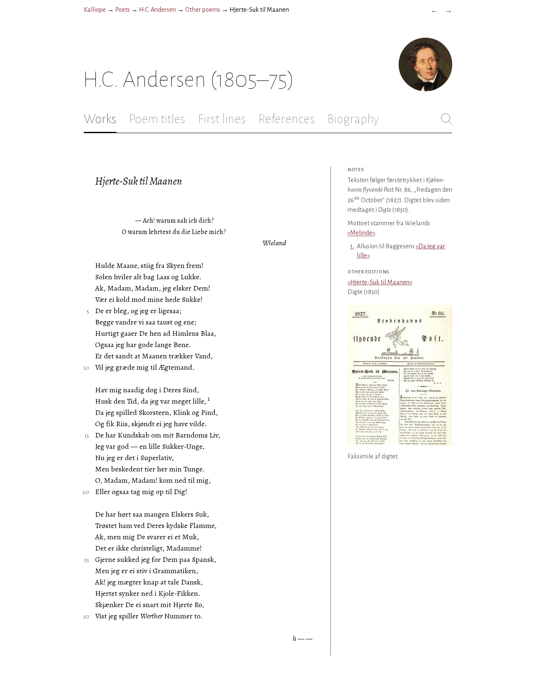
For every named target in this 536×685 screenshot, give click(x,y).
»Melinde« (361, 232)
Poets (122, 9)
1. (352, 246)
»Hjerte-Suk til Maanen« (380, 282)
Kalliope (95, 9)
